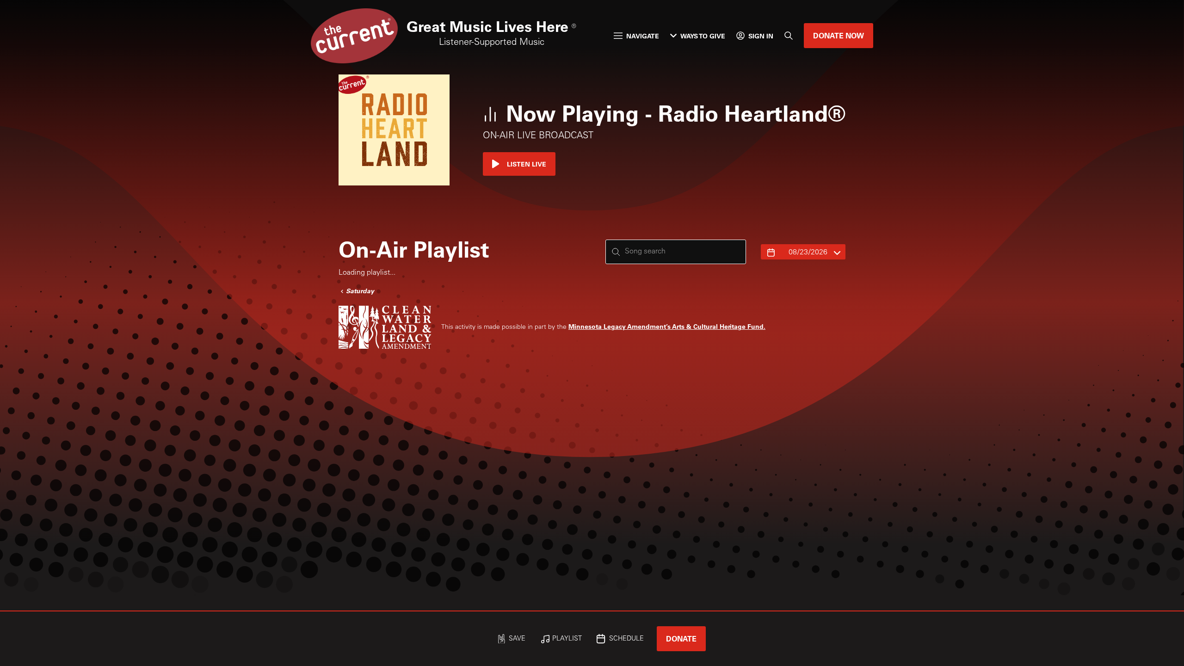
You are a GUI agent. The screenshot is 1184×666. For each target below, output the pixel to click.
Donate (681, 638)
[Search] (788, 36)
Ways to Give (702, 35)
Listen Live (526, 164)
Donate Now (838, 35)
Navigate (642, 35)
